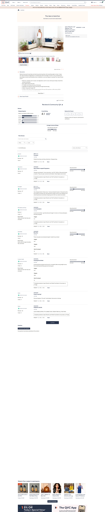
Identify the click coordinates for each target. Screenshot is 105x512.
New (8, 5)
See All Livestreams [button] (52, 501)
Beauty (41, 5)
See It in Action (23, 65)
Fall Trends (13, 5)
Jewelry (46, 5)
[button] (92, 2)
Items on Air (25, 2)
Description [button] (22, 72)
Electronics (63, 5)
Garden (32, 5)
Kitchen (68, 5)
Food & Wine (74, 5)
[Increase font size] (61, 69)
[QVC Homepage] (18, 10)
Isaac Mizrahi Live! (68, 32)
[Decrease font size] (63, 69)
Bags (54, 5)
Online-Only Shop (20, 5)
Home (58, 5)
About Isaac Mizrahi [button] (24, 96)
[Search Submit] (85, 2)
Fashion (37, 5)
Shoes (50, 5)
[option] (52, 7)
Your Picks (3, 5)
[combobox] (57, 2)
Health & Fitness (82, 5)
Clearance (27, 5)
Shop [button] (13, 2)
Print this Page (61, 100)
